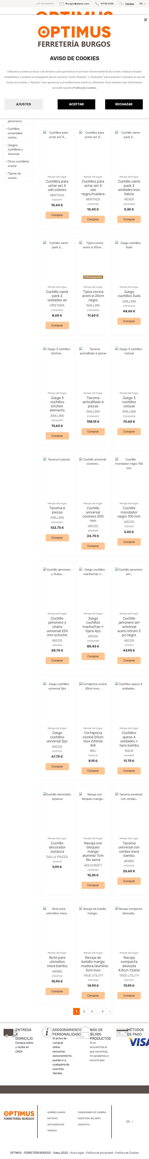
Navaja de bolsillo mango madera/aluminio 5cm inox (94, 964)
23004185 (93, 204)
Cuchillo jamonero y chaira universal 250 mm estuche (57, 626)
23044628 (129, 204)
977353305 (107, 3)
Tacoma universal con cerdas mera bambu (129, 849)
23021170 (129, 865)
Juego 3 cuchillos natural (129, 402)
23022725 (93, 870)
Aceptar (76, 104)
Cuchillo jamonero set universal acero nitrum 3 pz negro (129, 626)
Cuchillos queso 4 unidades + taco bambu (129, 739)
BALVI (129, 751)
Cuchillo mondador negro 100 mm (129, 512)
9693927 (129, 980)
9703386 (93, 980)
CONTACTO (84, 1124)
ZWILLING (93, 305)
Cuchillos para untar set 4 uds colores (57, 185)
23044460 (93, 310)
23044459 (93, 416)
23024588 (93, 641)
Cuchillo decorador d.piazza (57, 847)
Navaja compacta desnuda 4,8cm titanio (129, 964)
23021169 (57, 976)
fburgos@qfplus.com (77, 3)
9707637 (129, 526)
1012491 (129, 645)
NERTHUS (57, 195)
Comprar (57, 215)
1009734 (57, 751)
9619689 (129, 755)
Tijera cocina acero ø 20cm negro (93, 296)
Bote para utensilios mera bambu (57, 962)
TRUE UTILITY (93, 975)
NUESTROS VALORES (89, 1118)
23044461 (57, 420)
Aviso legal (77, 1153)
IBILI (93, 751)
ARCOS (93, 526)
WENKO (129, 861)
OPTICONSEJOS (55, 1124)
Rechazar (124, 104)
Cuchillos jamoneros (15, 119)
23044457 (57, 522)
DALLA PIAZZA (57, 857)
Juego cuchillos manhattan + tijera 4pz (93, 624)
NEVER (129, 199)
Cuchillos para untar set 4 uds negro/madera (93, 187)
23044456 (129, 306)
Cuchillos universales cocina (15, 133)
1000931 (93, 755)
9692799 (57, 199)
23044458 (129, 416)
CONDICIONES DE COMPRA (92, 1112)
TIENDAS (52, 1130)
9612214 (57, 861)
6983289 (93, 530)
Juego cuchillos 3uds (129, 294)
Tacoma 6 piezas (57, 510)
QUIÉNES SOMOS (56, 1112)
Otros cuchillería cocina (18, 164)
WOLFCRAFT (93, 865)
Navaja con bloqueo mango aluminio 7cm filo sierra (93, 851)
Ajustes (23, 104)
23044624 (57, 310)
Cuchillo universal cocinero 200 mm (93, 514)
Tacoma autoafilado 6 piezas (93, 402)
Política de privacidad (99, 1153)
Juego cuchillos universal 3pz (57, 737)
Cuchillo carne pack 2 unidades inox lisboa (129, 187)
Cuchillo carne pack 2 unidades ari (57, 296)
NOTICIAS (52, 1118)
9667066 (57, 645)
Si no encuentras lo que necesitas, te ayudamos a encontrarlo (99, 1051)
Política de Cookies (84, 87)
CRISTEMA (57, 305)
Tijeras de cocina (14, 176)
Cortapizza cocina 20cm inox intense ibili (93, 739)
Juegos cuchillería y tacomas (15, 149)
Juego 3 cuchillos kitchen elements (57, 404)
